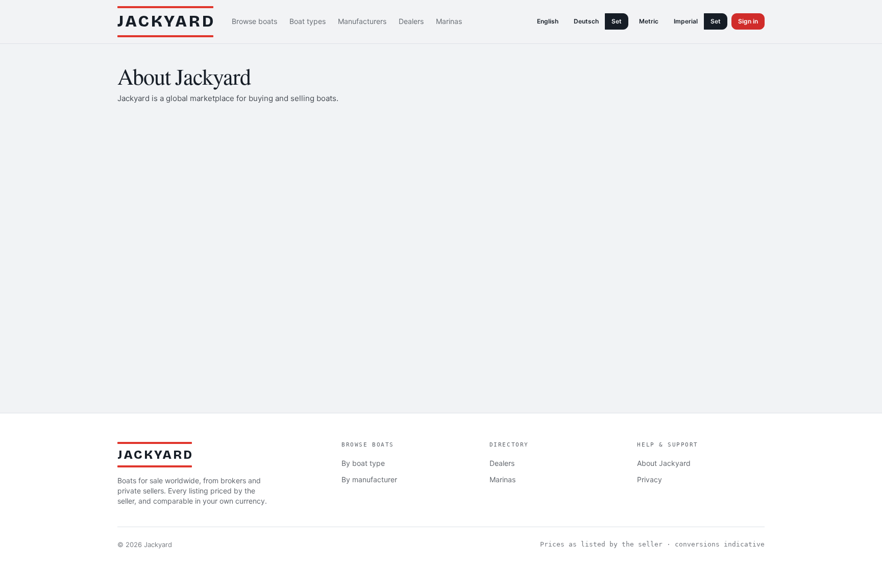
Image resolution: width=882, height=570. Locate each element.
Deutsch (586, 21)
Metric (648, 21)
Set (616, 21)
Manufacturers (362, 21)
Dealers (411, 21)
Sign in (748, 21)
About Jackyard (664, 463)
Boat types (307, 21)
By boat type (363, 463)
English (547, 21)
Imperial (686, 21)
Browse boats (254, 21)
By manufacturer (369, 479)
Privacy (649, 479)
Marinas (449, 21)
